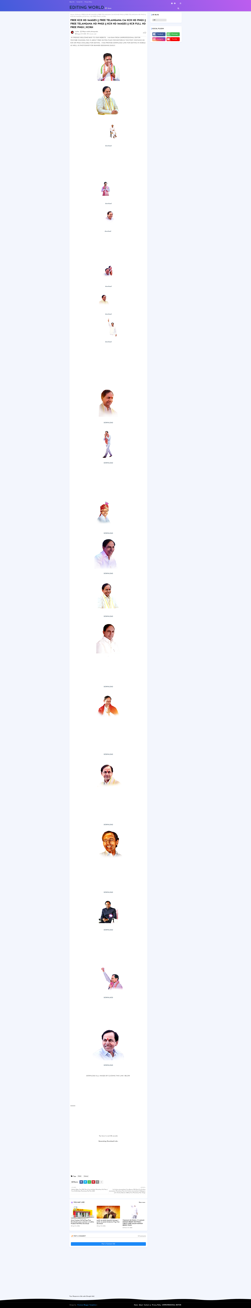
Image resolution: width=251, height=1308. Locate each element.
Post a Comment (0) (108, 1244)
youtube (174, 39)
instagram (160, 39)
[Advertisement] (108, 161)
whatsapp (174, 34)
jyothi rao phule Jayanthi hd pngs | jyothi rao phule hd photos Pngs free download (108, 1222)
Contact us (80, 2)
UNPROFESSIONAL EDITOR (171, 1305)
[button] (178, 8)
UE (154, 20)
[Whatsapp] (89, 1182)
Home (109, 8)
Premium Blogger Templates (86, 1305)
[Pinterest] (93, 1182)
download (108, 146)
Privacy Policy (88, 2)
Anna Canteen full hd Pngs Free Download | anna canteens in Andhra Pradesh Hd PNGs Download (82, 1222)
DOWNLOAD (108, 422)
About (141, 1305)
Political (77, 14)
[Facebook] (81, 1182)
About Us (72, 2)
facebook (160, 34)
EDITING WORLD (86, 8)
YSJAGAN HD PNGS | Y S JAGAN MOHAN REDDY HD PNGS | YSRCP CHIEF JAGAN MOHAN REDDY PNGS (133, 1223)
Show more (142, 1202)
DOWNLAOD (108, 997)
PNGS (79, 1176)
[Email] (97, 1182)
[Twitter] (85, 1182)
